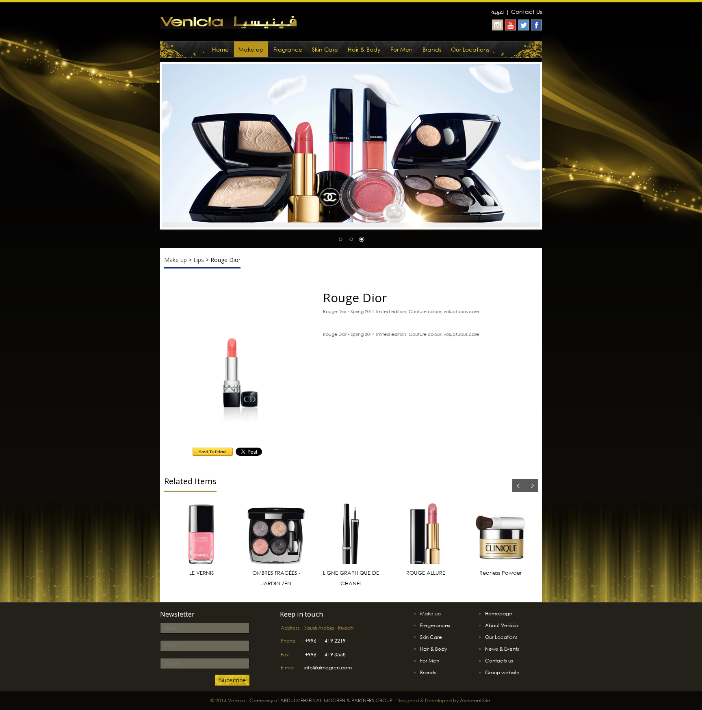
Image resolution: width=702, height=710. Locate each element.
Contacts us (499, 660)
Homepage (498, 613)
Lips (198, 260)
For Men (401, 49)
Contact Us (526, 11)
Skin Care (325, 49)
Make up (251, 49)
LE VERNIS (201, 572)
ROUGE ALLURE (425, 572)
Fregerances (435, 625)
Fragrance (287, 49)
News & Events (502, 648)
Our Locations (470, 49)
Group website (502, 672)
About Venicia (501, 625)
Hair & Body (364, 49)
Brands (431, 49)
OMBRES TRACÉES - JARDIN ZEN (276, 578)
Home (220, 49)
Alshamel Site (475, 700)
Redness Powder (500, 572)
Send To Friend (213, 452)
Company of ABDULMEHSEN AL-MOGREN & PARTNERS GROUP (320, 700)
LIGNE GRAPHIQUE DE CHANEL (351, 578)
